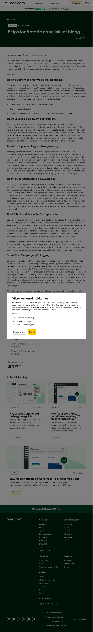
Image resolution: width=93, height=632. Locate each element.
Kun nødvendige (19, 332)
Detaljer (15, 313)
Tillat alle (32, 332)
